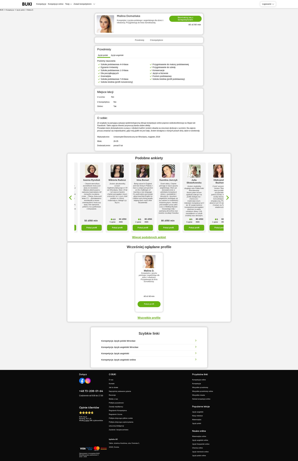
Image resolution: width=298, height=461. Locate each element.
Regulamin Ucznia (115, 414)
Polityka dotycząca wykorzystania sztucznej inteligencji (121, 424)
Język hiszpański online (200, 444)
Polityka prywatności (116, 403)
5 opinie (112, 222)
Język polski (196, 423)
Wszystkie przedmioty (200, 387)
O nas (111, 380)
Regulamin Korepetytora (118, 410)
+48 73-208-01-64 (91, 391)
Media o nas (113, 399)
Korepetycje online (55, 4)
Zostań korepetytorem (82, 4)
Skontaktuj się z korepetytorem (185, 19)
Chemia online (197, 448)
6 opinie (189, 222)
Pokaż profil (91, 228)
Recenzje (112, 395)
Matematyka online (199, 436)
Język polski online (199, 455)
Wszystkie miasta (198, 395)
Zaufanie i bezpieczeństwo (118, 430)
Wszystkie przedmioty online (202, 391)
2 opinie (138, 222)
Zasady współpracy (116, 407)
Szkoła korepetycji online (201, 399)
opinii (87, 420)
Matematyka (196, 419)
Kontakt (111, 383)
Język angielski (197, 412)
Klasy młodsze (197, 416)
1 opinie (215, 222)
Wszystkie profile (149, 317)
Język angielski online (200, 440)
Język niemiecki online (200, 452)
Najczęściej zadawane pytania (120, 391)
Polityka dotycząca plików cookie (121, 418)
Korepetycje (196, 383)
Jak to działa (113, 387)
